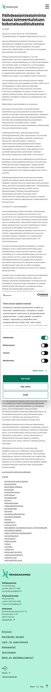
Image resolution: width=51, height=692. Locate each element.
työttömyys (9, 549)
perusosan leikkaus (12, 516)
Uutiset (5, 476)
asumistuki (9, 489)
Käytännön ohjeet (13, 636)
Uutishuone (9, 652)
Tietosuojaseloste (9, 676)
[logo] (16, 6)
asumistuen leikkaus (13, 487)
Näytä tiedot (38, 371)
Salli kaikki (25, 379)
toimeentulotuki (11, 536)
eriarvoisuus (9, 495)
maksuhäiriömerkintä (13, 506)
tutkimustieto (10, 541)
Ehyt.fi (4, 672)
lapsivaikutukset (11, 503)
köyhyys (7, 500)
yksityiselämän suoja (13, 560)
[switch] (44, 345)
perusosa (8, 511)
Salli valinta (25, 387)
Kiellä (25, 395)
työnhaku (8, 546)
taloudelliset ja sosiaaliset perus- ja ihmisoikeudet (25, 527)
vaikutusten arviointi (13, 552)
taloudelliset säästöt (13, 530)
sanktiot (7, 519)
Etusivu (7, 631)
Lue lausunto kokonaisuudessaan (16, 472)
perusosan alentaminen (14, 514)
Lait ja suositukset (15, 642)
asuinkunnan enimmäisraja (16, 481)
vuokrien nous (10, 557)
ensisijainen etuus (12, 492)
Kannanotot (9, 647)
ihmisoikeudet (10, 497)
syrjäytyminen (10, 525)
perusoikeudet (10, 508)
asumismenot (10, 484)
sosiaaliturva (9, 522)
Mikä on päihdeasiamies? (18, 657)
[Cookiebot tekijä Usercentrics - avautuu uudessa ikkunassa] (37, 295)
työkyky (7, 544)
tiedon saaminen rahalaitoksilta (18, 533)
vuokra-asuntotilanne (13, 555)
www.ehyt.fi (7, 619)
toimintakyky (10, 538)
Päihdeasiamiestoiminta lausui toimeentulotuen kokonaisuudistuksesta (24, 19)
